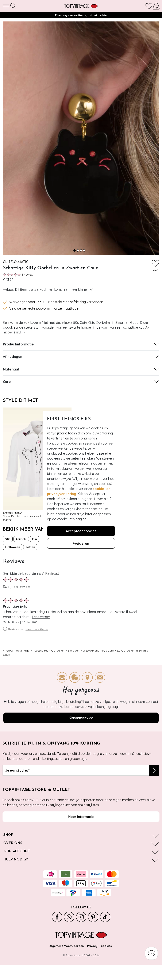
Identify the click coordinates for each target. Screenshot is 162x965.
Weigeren (81, 543)
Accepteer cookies (81, 531)
